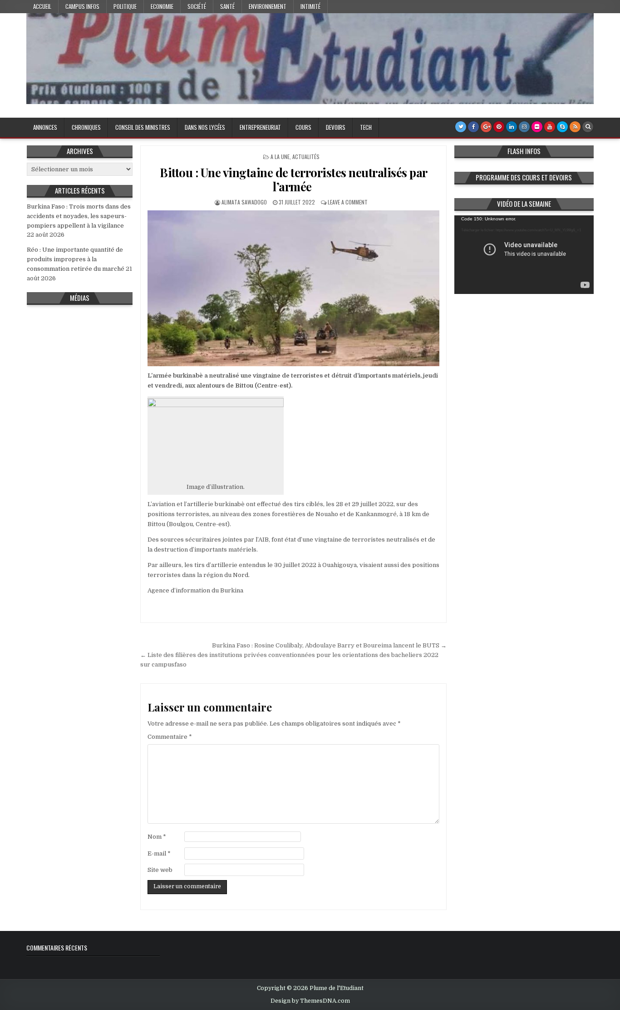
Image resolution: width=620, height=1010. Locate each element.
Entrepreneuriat (260, 127)
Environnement (267, 6)
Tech (366, 127)
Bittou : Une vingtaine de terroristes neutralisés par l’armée (294, 179)
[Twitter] (460, 126)
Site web (160, 869)
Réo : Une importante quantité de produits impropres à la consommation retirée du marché (75, 259)
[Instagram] (524, 126)
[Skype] (562, 126)
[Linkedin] (511, 126)
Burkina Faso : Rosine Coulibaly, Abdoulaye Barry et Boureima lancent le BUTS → (329, 645)
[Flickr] (536, 126)
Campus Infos (82, 6)
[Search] (587, 126)
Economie (162, 6)
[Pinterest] (498, 126)
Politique (125, 6)
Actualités (306, 156)
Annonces (45, 127)
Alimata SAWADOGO (244, 202)
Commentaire (170, 736)
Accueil (42, 6)
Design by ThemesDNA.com (310, 1001)
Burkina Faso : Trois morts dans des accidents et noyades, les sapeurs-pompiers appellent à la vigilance (79, 216)
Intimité (310, 6)
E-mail (159, 853)
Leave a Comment (348, 202)
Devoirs (335, 127)
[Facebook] (473, 126)
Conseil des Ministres (142, 127)
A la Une (280, 156)
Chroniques (86, 127)
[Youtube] (549, 126)
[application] (524, 254)
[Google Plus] (486, 126)
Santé (227, 6)
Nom (157, 836)
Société (196, 6)
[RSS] (575, 126)
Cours (303, 127)
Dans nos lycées (205, 127)
